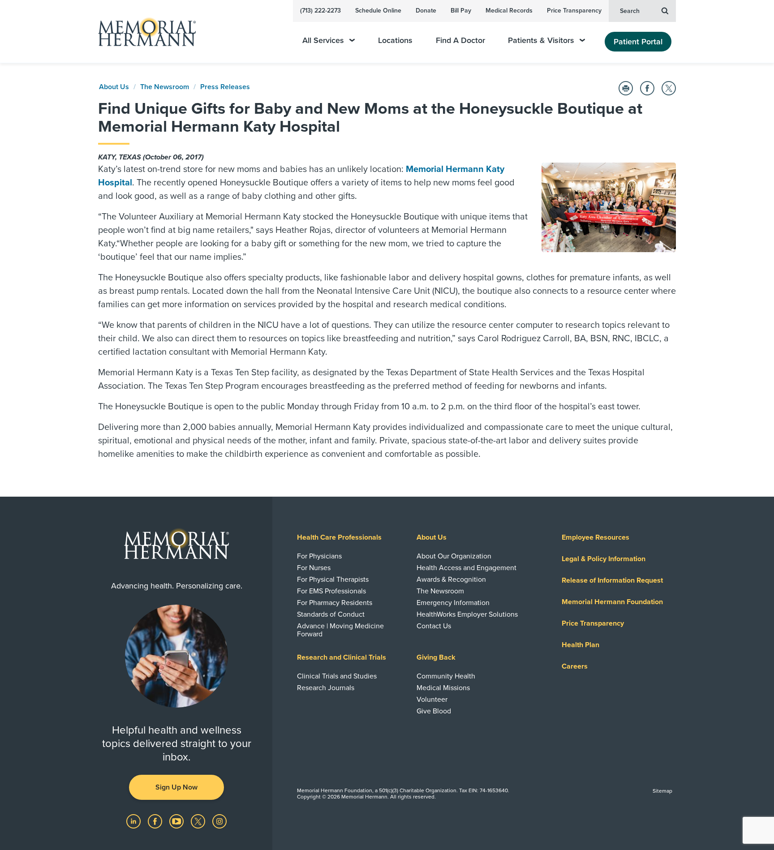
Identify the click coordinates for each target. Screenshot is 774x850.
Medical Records (509, 10)
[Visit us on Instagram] (219, 820)
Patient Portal (638, 42)
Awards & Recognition (451, 579)
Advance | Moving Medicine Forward (340, 630)
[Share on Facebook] (647, 88)
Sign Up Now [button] (176, 787)
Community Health (446, 676)
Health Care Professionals (339, 537)
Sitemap (662, 791)
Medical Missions (443, 688)
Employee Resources (595, 537)
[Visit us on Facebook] (156, 820)
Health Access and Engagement (466, 568)
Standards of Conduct (331, 614)
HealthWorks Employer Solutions (467, 614)
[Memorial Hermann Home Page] (143, 31)
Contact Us (434, 626)
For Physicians (319, 556)
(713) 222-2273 (320, 10)
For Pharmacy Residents (334, 603)
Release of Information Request (612, 580)
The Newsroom (164, 86)
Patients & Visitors (541, 40)
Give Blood (434, 711)
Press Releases (225, 86)
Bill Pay (461, 10)
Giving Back (436, 657)
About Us (114, 86)
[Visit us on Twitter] (199, 820)
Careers (575, 666)
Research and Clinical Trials (341, 657)
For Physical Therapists (333, 579)
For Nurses (314, 568)
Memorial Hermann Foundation (612, 601)
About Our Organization (454, 556)
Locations (395, 40)
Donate (426, 10)
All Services (323, 40)
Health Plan (580, 644)
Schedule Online (378, 10)
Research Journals (325, 688)
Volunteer (432, 699)
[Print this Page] (626, 88)
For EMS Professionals (331, 591)
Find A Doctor (460, 40)
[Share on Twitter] (669, 88)
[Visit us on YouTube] (177, 820)
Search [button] (630, 11)
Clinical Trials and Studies (337, 676)
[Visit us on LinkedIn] (134, 820)
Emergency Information (453, 603)
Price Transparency (574, 10)
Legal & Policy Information (603, 558)
